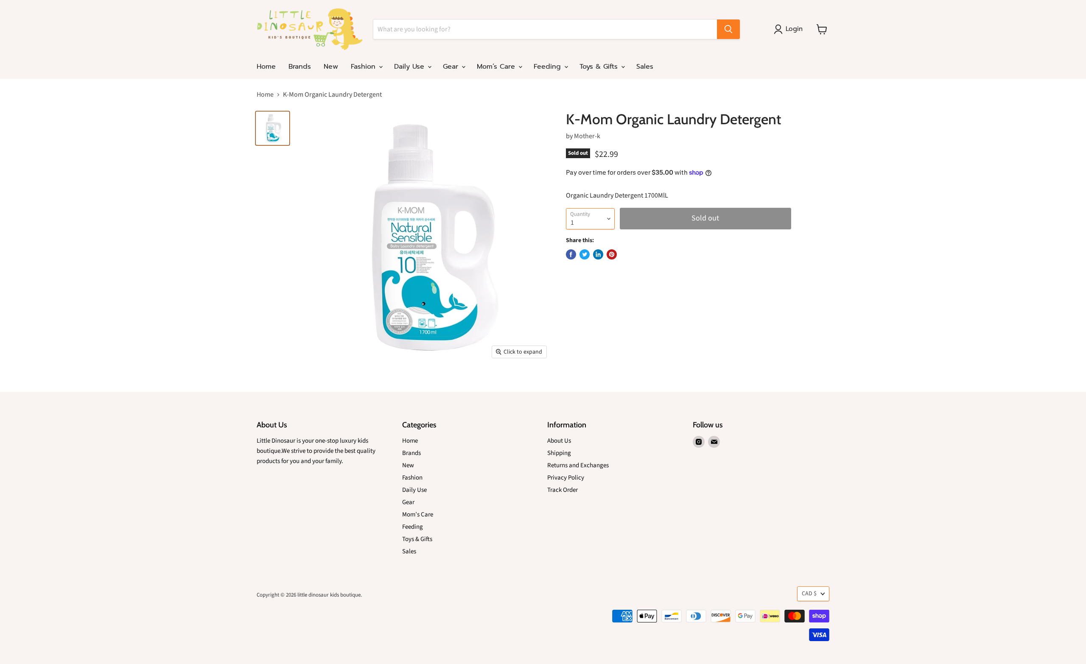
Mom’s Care (497, 66)
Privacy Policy (565, 477)
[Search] (728, 29)
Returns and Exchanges (578, 465)
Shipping (559, 453)
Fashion (364, 66)
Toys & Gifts (599, 66)
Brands (299, 66)
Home (266, 66)
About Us (559, 440)
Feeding (548, 66)
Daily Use (410, 66)
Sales (644, 66)
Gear (452, 66)
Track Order (562, 489)
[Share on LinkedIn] (598, 254)
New (331, 66)
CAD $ (809, 593)
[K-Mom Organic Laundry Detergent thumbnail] (272, 128)
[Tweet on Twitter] (584, 254)
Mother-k (587, 136)
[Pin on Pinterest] (612, 254)
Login (794, 28)
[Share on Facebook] (571, 254)
